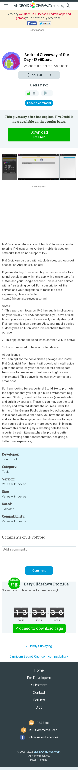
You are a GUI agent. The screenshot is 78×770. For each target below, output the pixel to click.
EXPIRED (39, 75)
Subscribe (39, 685)
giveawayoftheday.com (47, 751)
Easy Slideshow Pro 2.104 (46, 584)
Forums (39, 700)
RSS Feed (43, 723)
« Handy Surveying (39, 646)
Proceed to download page (39, 628)
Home (39, 670)
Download (39, 134)
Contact (39, 692)
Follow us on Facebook (43, 737)
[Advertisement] (39, 41)
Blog (39, 707)
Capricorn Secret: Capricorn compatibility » (39, 656)
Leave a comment (39, 103)
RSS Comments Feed (43, 730)
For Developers (39, 678)
